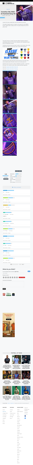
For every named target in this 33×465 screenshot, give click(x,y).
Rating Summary (6, 275)
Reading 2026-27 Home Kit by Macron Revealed (16, 367)
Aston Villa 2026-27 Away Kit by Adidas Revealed (7, 398)
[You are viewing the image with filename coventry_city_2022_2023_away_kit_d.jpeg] (10, 120)
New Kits (7, 379)
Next (23, 264)
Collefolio (19, 0)
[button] (3, 3)
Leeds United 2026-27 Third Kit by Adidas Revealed (26, 367)
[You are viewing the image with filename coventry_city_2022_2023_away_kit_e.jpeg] (10, 134)
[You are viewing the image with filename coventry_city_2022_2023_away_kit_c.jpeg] (10, 106)
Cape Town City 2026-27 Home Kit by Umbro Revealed (26, 398)
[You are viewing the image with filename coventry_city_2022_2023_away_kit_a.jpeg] (10, 78)
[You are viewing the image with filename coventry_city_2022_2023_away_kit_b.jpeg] (10, 92)
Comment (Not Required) (7, 280)
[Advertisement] (16, 33)
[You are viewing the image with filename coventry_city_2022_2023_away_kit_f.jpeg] (10, 149)
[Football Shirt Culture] (10, 3)
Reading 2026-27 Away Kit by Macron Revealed (7, 367)
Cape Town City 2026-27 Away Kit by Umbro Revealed (16, 398)
